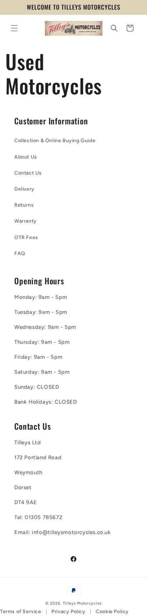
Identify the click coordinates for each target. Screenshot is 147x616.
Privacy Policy (68, 612)
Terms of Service (20, 612)
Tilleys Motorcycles (82, 603)
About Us (25, 157)
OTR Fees (26, 237)
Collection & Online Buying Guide (54, 141)
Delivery (24, 189)
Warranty (25, 221)
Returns (24, 205)
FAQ (19, 253)
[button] (14, 28)
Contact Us (28, 173)
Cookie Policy (112, 612)
